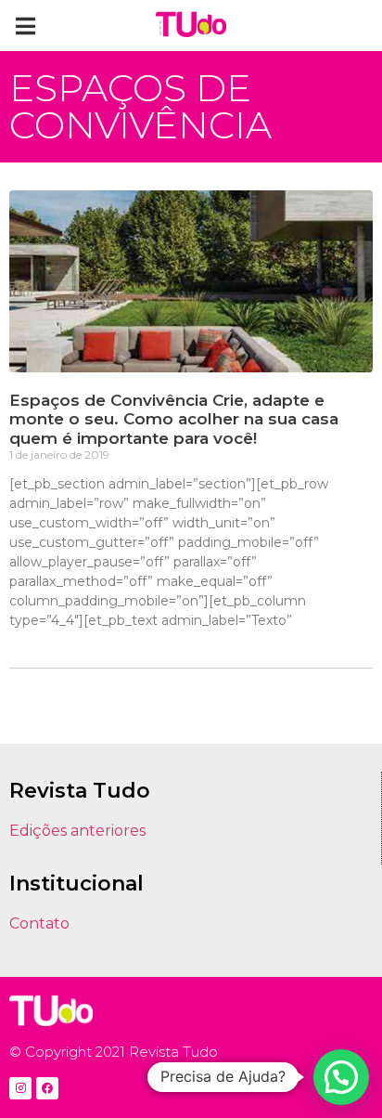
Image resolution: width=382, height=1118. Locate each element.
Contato (39, 923)
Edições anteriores (77, 830)
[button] (25, 25)
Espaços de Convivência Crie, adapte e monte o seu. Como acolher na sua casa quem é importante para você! (173, 419)
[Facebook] (47, 1088)
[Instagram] (20, 1088)
